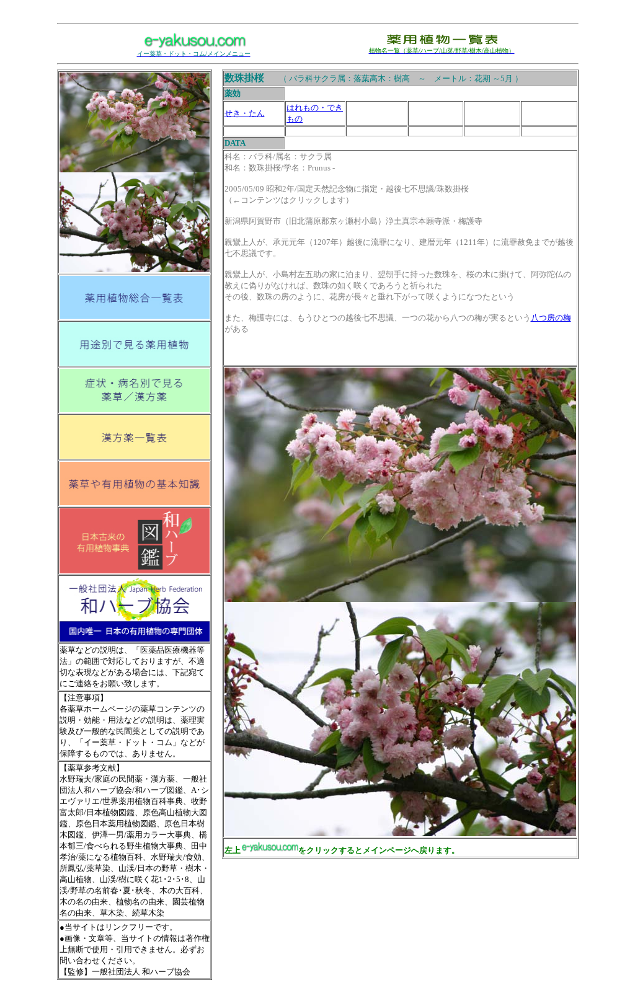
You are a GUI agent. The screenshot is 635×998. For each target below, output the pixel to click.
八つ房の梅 (551, 317)
